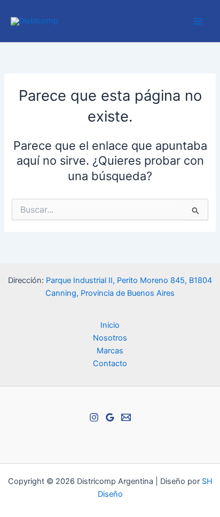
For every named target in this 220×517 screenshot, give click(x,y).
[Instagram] (94, 417)
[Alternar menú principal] (198, 21)
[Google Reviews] (110, 417)
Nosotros (110, 338)
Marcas (110, 351)
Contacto (110, 363)
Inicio (110, 325)
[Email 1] (126, 417)
